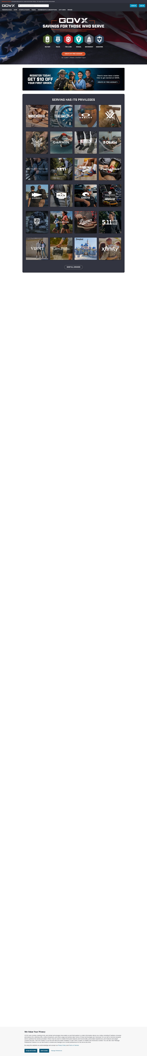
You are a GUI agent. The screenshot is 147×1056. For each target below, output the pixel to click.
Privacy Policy (62, 1045)
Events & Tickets (24, 10)
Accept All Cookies (31, 1050)
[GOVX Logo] (8, 6)
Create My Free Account (73, 54)
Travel (34, 10)
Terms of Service (74, 1045)
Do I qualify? (65, 57)
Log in (83, 57)
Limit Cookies (44, 1050)
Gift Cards (62, 10)
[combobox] (33, 5)
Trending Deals (7, 10)
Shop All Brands (73, 267)
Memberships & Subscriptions (47, 10)
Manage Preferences (56, 1050)
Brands (70, 10)
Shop (15, 10)
